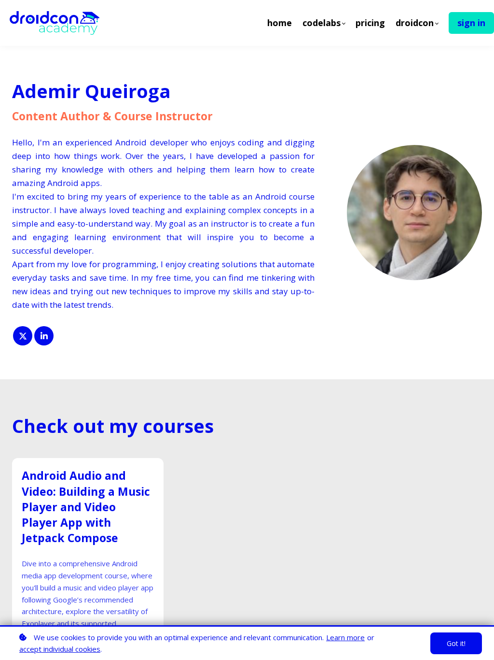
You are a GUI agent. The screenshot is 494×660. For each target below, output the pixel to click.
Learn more (345, 637)
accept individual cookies (59, 649)
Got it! (456, 643)
